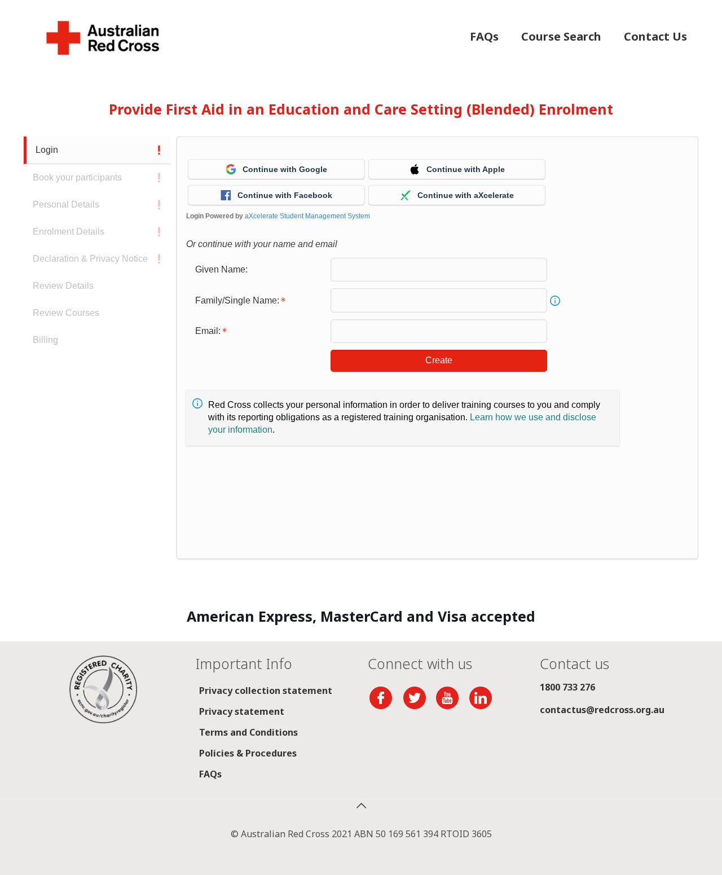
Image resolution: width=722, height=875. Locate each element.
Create (438, 360)
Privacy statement (241, 711)
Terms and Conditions (248, 732)
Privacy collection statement (265, 690)
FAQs (210, 774)
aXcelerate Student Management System (307, 216)
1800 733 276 (567, 687)
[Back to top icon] (361, 805)
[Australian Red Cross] (102, 36)
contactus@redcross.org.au (602, 709)
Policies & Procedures (248, 753)
